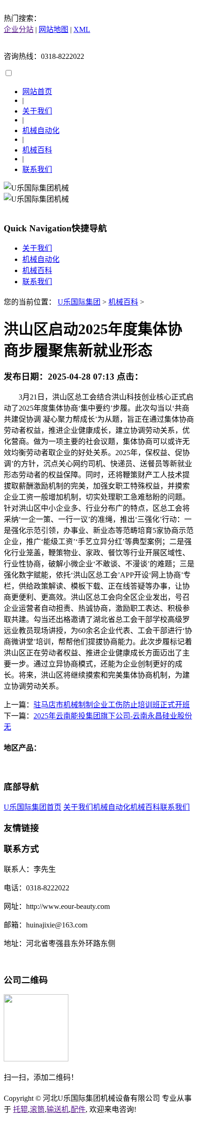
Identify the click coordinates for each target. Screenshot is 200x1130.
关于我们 (37, 111)
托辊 (20, 1109)
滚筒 (37, 1109)
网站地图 (53, 29)
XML (81, 29)
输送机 (58, 1109)
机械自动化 (41, 130)
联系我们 (37, 169)
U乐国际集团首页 (32, 807)
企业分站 (18, 29)
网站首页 (37, 91)
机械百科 (37, 150)
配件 (78, 1109)
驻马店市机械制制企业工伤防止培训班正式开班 (111, 705)
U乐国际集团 (79, 302)
